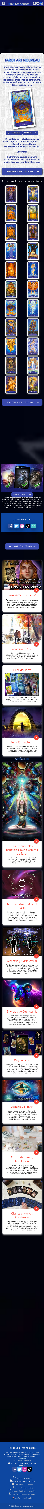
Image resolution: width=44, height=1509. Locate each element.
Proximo (30, 133)
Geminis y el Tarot (22, 1106)
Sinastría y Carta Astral (22, 961)
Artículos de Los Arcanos (22, 1485)
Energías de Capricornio (22, 1011)
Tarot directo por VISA (22, 595)
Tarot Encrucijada (22, 742)
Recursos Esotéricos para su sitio (22, 1491)
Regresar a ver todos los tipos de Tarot (23, 172)
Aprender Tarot (22, 494)
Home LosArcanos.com (22, 546)
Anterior (14, 133)
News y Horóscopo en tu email (22, 1481)
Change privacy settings (22, 1460)
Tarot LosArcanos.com (22, 1447)
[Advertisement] (22, 28)
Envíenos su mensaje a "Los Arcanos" (22, 1464)
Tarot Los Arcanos (18, 4)
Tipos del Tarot (22, 670)
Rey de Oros (22, 1060)
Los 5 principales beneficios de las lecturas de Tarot (22, 849)
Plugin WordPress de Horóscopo (22, 1494)
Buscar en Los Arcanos (22, 1478)
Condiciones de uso (22, 1458)
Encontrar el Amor (22, 649)
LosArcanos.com (29, 1506)
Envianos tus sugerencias (22, 1488)
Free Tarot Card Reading (23, 1498)
